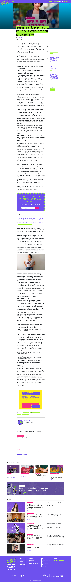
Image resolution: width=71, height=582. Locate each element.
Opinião (21, 561)
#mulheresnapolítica (26, 412)
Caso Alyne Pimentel (33, 564)
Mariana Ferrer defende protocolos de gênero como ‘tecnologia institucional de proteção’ (35, 506)
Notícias (28, 502)
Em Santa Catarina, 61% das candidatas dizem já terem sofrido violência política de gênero (56, 476)
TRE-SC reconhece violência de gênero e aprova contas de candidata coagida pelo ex (35, 516)
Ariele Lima (28, 529)
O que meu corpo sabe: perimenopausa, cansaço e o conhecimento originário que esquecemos (53, 86)
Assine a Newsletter (54, 1)
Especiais (22, 563)
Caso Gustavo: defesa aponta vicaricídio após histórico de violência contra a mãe (54, 59)
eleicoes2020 (19, 414)
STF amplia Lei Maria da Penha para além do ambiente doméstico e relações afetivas (35, 526)
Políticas (44, 564)
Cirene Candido (24, 476)
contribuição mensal (34, 406)
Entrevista (22, 560)
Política (31, 502)
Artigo (22, 473)
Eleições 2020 (19, 25)
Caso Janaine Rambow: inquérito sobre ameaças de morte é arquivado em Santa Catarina (36, 547)
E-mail (18, 449)
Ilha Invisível (31, 560)
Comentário (20, 435)
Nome (18, 447)
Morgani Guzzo (53, 479)
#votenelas (38, 412)
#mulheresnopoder (33, 412)
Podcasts (31, 558)
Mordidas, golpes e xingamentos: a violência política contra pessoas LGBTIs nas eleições (41, 476)
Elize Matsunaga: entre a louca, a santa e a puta (54, 51)
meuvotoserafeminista (25, 414)
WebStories (22, 564)
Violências (57, 473)
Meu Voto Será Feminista (11, 477)
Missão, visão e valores (46, 560)
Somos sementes (24, 475)
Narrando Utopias (32, 561)
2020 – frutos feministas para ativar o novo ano (13, 475)
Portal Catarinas (20, 37)
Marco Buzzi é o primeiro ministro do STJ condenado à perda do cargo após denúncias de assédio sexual (54, 77)
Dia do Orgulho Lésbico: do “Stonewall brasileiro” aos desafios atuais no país (34, 537)
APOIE (55, 558)
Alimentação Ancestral (33, 563)
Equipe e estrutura (45, 561)
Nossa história (45, 563)
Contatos (44, 566)
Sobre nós (44, 558)
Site (18, 452)
